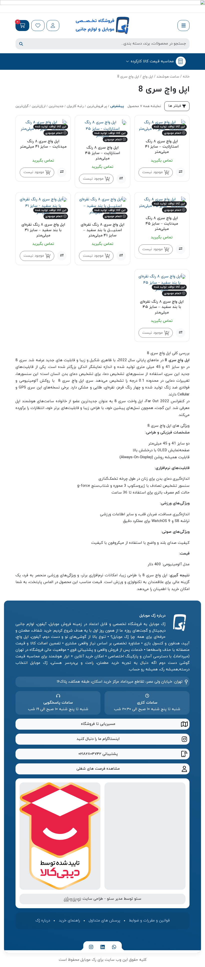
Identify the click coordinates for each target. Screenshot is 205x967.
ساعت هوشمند (167, 76)
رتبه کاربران (75, 106)
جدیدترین (56, 106)
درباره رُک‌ (43, 920)
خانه (186, 76)
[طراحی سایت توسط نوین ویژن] (72, 898)
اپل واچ (147, 76)
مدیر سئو (114, 898)
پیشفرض (117, 106)
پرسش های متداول (104, 920)
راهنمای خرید (69, 920)
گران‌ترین (22, 106)
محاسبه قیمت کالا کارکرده (152, 61)
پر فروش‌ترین (97, 106)
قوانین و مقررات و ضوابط (149, 920)
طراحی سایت (92, 898)
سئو (137, 898)
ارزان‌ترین (39, 106)
